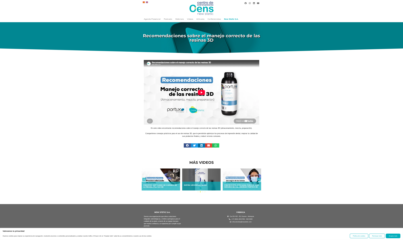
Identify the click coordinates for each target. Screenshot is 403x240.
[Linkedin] (254, 3)
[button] (187, 145)
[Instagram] (250, 3)
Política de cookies (359, 236)
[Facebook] (245, 3)
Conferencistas (214, 19)
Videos (190, 19)
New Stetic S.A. (231, 19)
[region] (201, 234)
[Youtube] (258, 3)
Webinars (179, 19)
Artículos (200, 19)
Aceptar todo (393, 236)
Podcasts (168, 19)
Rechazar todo (377, 236)
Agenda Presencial (152, 19)
